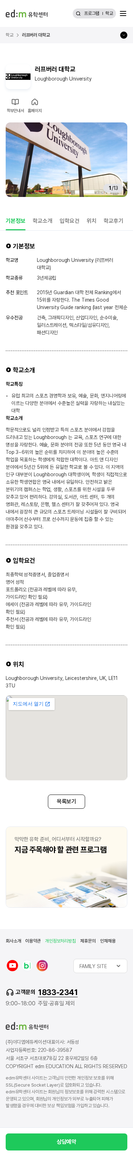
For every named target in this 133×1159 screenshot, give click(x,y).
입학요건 (69, 221)
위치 (91, 221)
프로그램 (91, 13)
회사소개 (13, 941)
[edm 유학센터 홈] (27, 13)
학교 (109, 13)
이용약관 (32, 941)
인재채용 (107, 941)
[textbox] (100, 966)
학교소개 (42, 221)
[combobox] (100, 966)
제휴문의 (88, 941)
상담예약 (66, 1141)
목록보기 (66, 801)
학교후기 (113, 221)
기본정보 (16, 221)
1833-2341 (58, 992)
